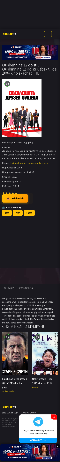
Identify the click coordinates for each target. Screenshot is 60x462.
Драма (35, 387)
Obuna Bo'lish (38, 440)
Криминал (32, 163)
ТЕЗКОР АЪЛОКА (28, 412)
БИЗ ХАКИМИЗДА (10, 412)
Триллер (43, 163)
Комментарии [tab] (26, 288)
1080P (29, 212)
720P (17, 212)
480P (7, 212)
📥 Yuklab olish (15, 198)
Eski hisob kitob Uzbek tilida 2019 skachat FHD (14, 383)
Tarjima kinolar (18, 163)
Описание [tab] (9, 288)
